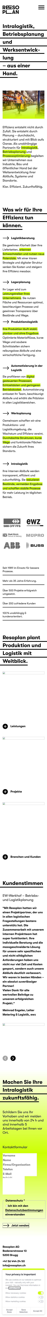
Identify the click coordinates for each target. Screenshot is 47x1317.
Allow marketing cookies (15, 1301)
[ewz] (35, 522)
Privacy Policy (14, 1288)
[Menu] (41, 7)
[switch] (41, 1293)
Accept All (37, 1311)
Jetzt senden (20, 1225)
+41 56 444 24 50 (14, 1261)
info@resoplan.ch (14, 1265)
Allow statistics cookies (15, 1297)
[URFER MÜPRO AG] (35, 535)
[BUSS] (35, 545)
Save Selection (23, 1311)
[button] (13, 1058)
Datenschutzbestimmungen (24, 1210)
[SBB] (12, 522)
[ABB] (12, 545)
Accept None (9, 1311)
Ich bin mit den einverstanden (24, 1210)
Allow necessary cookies (15, 1293)
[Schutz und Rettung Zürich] (12, 535)
